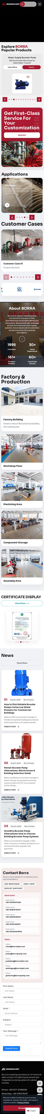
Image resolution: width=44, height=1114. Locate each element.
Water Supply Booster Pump (23, 57)
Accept (22, 1108)
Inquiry (32, 67)
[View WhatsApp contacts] (40, 1090)
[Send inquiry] (40, 1083)
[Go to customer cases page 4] (20, 277)
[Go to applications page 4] (24, 217)
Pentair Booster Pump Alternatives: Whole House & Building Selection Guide (19, 771)
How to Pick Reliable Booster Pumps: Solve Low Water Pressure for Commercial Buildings (20, 708)
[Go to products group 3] (14, 99)
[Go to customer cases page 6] (26, 277)
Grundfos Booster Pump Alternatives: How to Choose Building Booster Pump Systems (21, 834)
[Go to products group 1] (9, 99)
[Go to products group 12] (35, 99)
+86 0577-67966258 (18, 1090)
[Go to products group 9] (28, 99)
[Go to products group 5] (18, 99)
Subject (7, 1020)
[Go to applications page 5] (27, 217)
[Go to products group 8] (25, 99)
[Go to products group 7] (23, 99)
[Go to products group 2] (11, 99)
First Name (8, 986)
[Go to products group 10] (30, 99)
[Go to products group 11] (32, 99)
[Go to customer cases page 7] (29, 277)
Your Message (10, 1031)
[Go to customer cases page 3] (17, 277)
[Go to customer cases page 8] (32, 277)
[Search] (22, 4)
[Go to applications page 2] (19, 217)
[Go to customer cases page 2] (14, 277)
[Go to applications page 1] (17, 217)
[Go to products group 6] (21, 99)
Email (5, 1008)
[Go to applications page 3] (22, 217)
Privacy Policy (23, 1103)
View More (20, 603)
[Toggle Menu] (39, 4)
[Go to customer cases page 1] (11, 277)
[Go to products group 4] (16, 99)
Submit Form (11, 1048)
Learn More (13, 67)
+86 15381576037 (20, 1094)
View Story (10, 727)
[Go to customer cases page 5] (23, 277)
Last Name (8, 997)
